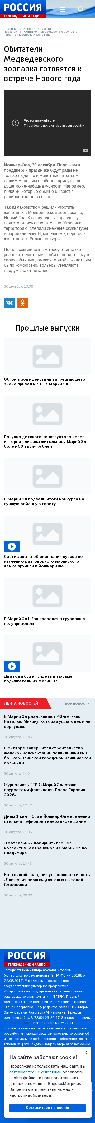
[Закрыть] (85, 1052)
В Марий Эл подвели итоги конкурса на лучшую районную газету (44, 502)
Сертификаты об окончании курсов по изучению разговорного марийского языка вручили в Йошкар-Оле (43, 561)
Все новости (77, 703)
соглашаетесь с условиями (35, 1072)
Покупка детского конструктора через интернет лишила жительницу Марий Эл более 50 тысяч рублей (45, 441)
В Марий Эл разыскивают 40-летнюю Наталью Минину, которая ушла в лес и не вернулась (47, 722)
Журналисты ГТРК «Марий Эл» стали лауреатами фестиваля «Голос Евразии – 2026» (46, 790)
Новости (29, 29)
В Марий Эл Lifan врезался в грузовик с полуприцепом (44, 621)
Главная (10, 29)
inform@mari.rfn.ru (18, 1023)
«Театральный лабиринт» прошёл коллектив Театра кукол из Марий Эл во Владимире (45, 848)
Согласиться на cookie (47, 1108)
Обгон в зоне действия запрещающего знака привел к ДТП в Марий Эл (44, 382)
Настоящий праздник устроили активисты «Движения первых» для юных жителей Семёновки (47, 880)
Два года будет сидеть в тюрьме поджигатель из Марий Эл (38, 679)
